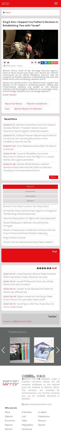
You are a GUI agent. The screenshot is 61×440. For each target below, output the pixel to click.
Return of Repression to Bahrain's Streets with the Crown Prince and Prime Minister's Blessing (29, 232)
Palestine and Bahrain (37, 104)
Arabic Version (10, 95)
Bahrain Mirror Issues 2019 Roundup (20, 343)
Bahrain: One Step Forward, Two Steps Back (26, 206)
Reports (30, 187)
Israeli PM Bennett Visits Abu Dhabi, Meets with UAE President (28, 283)
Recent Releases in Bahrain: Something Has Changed (26, 224)
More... (54, 177)
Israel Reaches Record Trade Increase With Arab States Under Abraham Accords (29, 275)
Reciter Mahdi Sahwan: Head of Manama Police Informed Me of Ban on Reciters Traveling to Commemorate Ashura (27, 167)
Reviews (42, 421)
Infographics (27, 425)
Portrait (8, 429)
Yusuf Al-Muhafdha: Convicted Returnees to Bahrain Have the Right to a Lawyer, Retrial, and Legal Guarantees (28, 157)
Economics (30, 191)
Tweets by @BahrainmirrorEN (17, 322)
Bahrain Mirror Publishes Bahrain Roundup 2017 (44, 345)
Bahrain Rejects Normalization (28, 109)
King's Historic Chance (14, 238)
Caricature (27, 429)
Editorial (9, 417)
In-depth (42, 412)
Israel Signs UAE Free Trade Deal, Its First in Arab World (28, 305)
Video (24, 421)
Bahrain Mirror (5, 3)
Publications (17, 332)
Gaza (7, 109)
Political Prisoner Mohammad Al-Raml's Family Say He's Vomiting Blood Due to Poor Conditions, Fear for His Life (30, 138)
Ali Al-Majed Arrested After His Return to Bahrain (29, 147)
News (8, 13)
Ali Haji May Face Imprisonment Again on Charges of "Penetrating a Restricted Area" (29, 212)
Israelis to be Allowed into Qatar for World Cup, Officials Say (28, 290)
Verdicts (30, 201)
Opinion (42, 425)
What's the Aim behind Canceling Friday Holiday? (28, 242)
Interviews (30, 196)
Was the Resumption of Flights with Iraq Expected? (29, 218)
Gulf (54, 268)
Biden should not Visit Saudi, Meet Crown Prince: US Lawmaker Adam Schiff (27, 298)
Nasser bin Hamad (13, 104)
